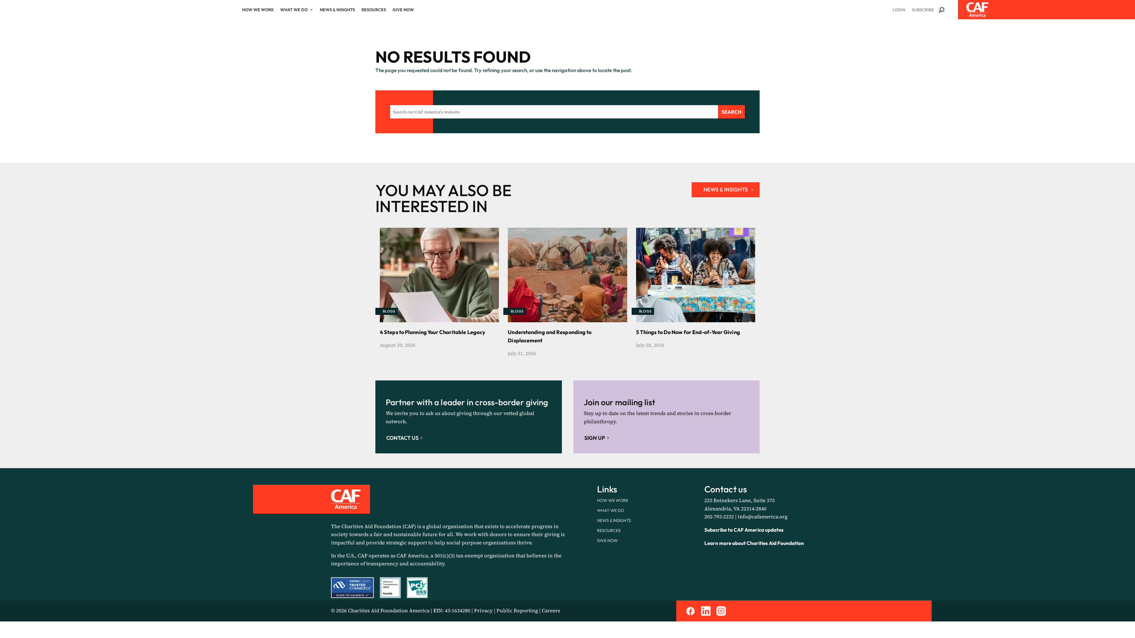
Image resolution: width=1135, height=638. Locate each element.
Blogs (389, 311)
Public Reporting (517, 610)
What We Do (294, 9)
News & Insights (337, 9)
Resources (373, 9)
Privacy (483, 610)
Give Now (403, 9)
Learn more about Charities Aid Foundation (754, 543)
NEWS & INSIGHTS (725, 189)
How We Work (258, 9)
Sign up (594, 437)
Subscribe (923, 9)
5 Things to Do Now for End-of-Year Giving (688, 332)
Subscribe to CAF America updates (744, 530)
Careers (551, 610)
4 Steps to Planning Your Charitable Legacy (432, 332)
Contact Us (402, 437)
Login (899, 9)
